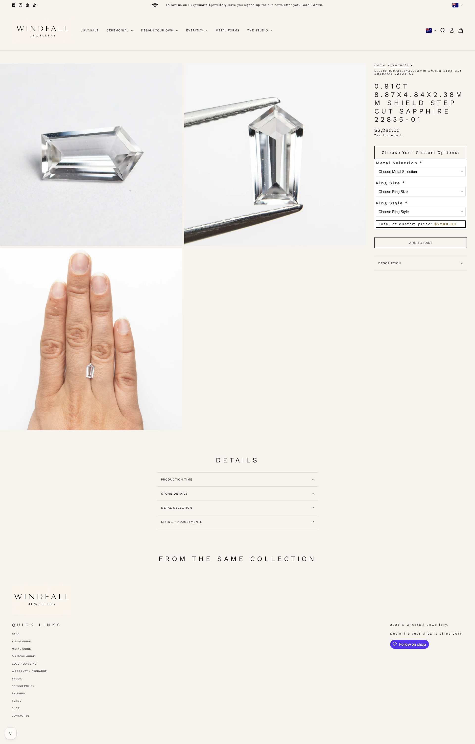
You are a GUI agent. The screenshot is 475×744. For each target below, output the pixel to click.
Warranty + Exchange (29, 671)
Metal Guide (21, 649)
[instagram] (20, 5)
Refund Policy (23, 686)
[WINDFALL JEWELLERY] (42, 30)
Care (16, 634)
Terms (17, 700)
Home (380, 65)
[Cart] (460, 30)
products (400, 65)
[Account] (451, 30)
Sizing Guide (21, 641)
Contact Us (21, 715)
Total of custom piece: (417, 224)
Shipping (18, 693)
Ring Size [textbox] (390, 183)
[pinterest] (27, 5)
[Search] (442, 30)
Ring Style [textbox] (392, 203)
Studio (17, 678)
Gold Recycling (24, 663)
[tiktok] (34, 5)
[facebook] (13, 5)
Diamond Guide (23, 656)
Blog (16, 708)
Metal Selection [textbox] (399, 163)
